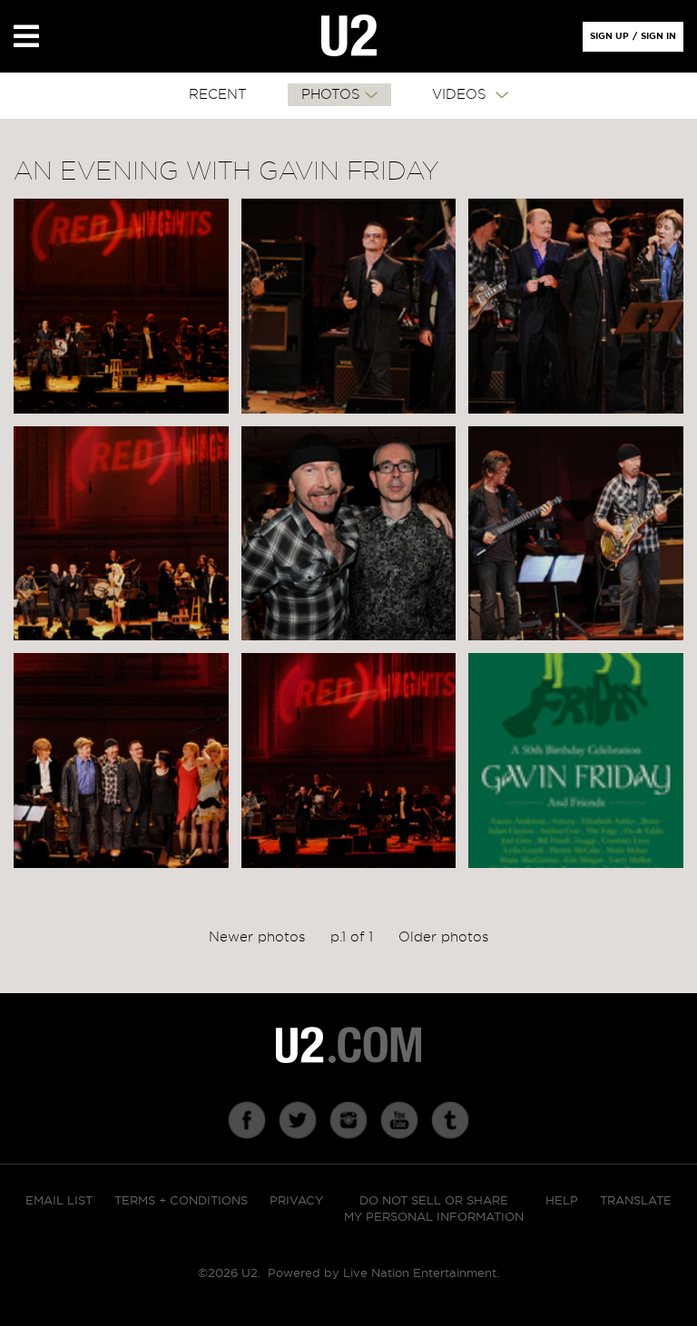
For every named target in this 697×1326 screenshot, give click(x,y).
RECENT (218, 95)
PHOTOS (330, 95)
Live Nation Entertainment (419, 1274)
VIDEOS (461, 95)
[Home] (349, 36)
